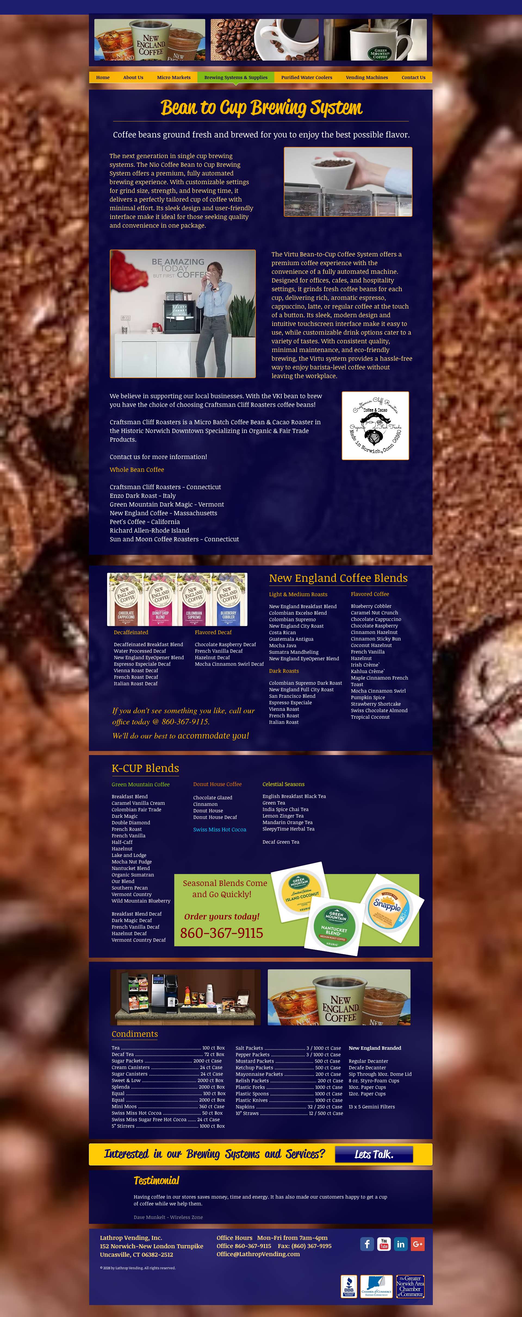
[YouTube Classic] (384, 1244)
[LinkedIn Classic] (401, 1244)
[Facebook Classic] (367, 1244)
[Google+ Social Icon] (418, 1244)
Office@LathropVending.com (258, 1254)
